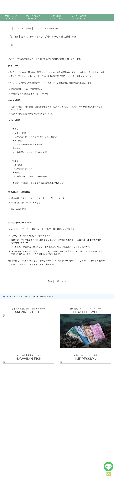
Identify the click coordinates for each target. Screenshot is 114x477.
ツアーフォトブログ (98, 417)
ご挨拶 (59, 447)
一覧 (56, 281)
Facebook (103, 17)
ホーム (3, 297)
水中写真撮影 (56, 17)
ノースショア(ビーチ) (11, 454)
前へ (50, 281)
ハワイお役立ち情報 (22, 28)
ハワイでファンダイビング (13, 451)
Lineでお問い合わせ (108, 466)
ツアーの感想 (34, 447)
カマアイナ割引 (9, 458)
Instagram (110, 17)
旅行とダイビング (70, 417)
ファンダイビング (33, 17)
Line (96, 17)
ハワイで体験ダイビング (12, 447)
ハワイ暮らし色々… (52, 28)
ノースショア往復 (79, 17)
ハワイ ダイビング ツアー (13, 443)
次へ (64, 281)
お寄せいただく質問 (43, 417)
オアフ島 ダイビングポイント (39, 451)
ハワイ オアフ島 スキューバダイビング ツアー (57, 468)
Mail (89, 17)
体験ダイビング (10, 17)
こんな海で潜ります (15, 417)
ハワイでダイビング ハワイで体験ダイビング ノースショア (22, 5)
